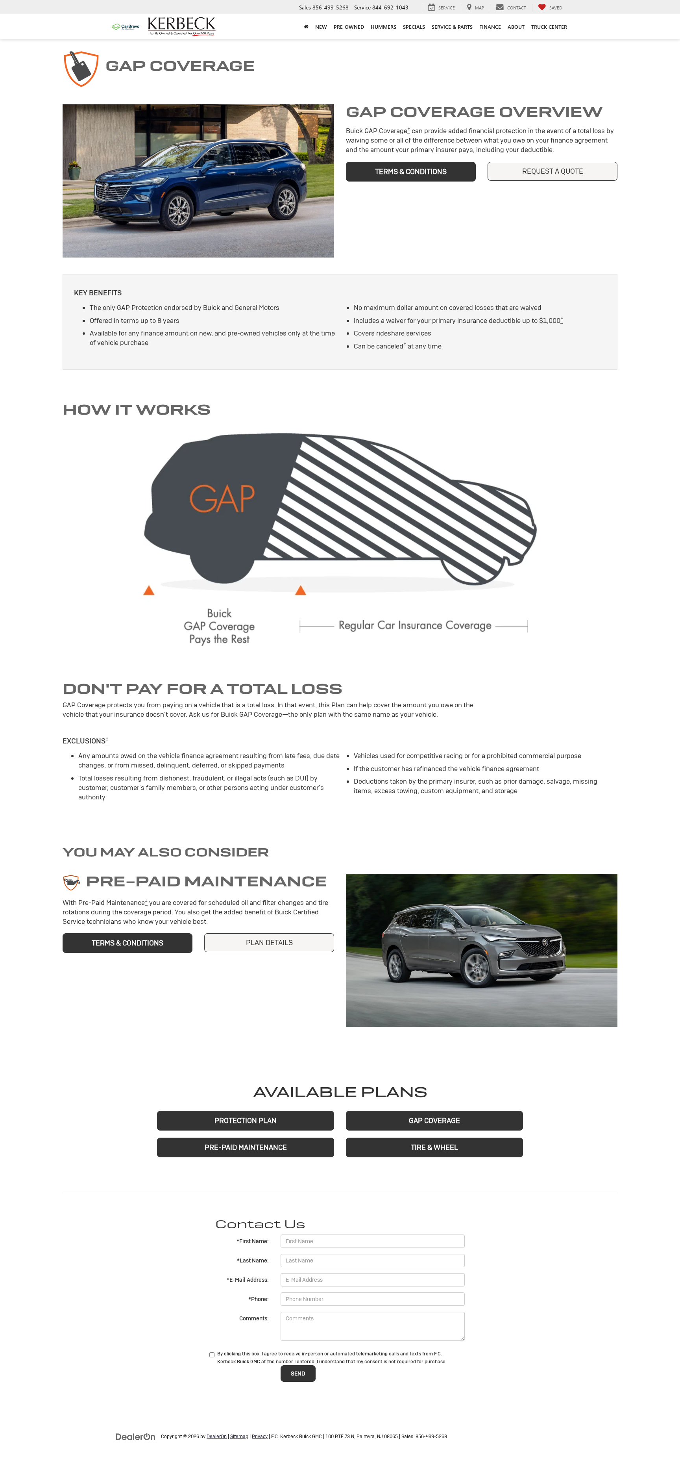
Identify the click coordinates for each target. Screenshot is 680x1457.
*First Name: (253, 1241)
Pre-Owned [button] (349, 27)
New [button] (321, 27)
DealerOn (217, 1436)
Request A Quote (552, 171)
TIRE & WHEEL (434, 1147)
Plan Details (269, 942)
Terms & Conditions (411, 171)
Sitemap (239, 1436)
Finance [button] (490, 27)
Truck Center (549, 27)
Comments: (254, 1318)
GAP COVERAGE (434, 1120)
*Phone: (258, 1299)
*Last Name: (253, 1260)
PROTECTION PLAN (245, 1120)
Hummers (383, 27)
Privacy (260, 1436)
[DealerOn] (136, 1436)
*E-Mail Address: (248, 1279)
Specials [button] (414, 27)
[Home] (306, 26)
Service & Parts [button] (452, 27)
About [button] (516, 27)
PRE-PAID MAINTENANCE (246, 1147)
